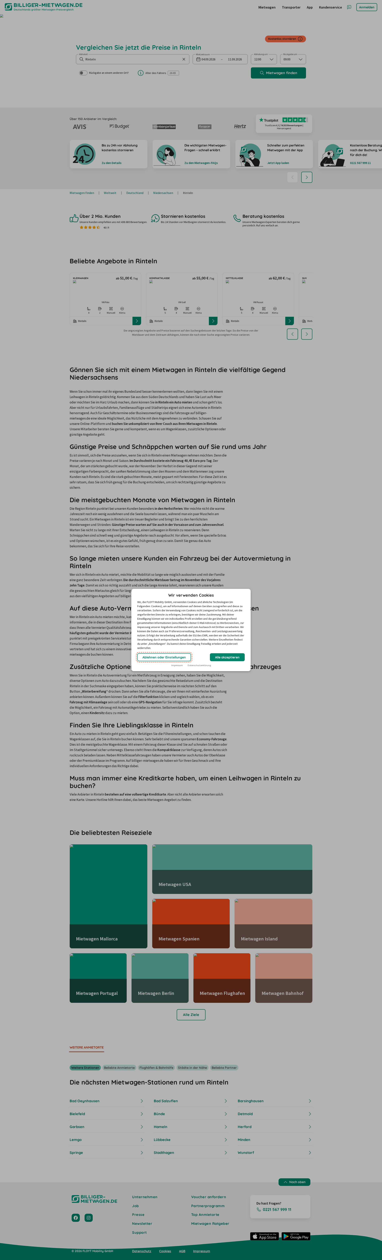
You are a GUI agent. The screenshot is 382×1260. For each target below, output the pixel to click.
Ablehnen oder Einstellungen (164, 657)
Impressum (177, 665)
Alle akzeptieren (227, 657)
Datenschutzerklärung (199, 665)
